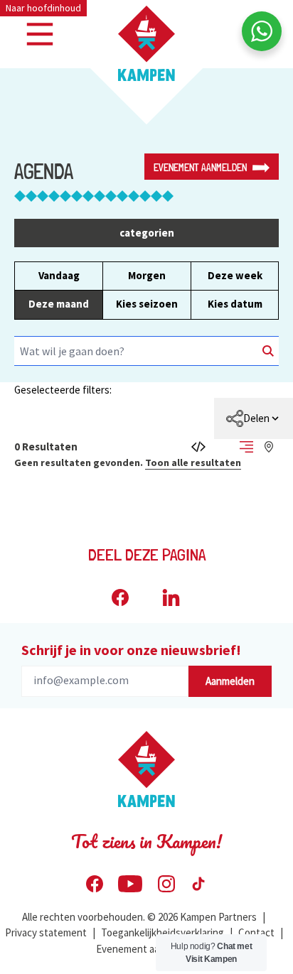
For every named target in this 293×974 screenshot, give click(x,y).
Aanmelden (230, 681)
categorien (146, 232)
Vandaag (59, 275)
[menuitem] (253, 418)
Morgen (147, 275)
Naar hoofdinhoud (43, 7)
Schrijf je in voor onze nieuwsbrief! (131, 650)
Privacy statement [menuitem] (46, 932)
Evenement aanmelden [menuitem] (147, 949)
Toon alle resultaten (193, 462)
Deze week (235, 275)
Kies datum (235, 303)
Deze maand (58, 303)
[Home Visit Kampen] (146, 43)
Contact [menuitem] (256, 932)
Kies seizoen (147, 303)
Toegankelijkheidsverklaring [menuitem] (162, 932)
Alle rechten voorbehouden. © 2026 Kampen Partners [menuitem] (139, 917)
